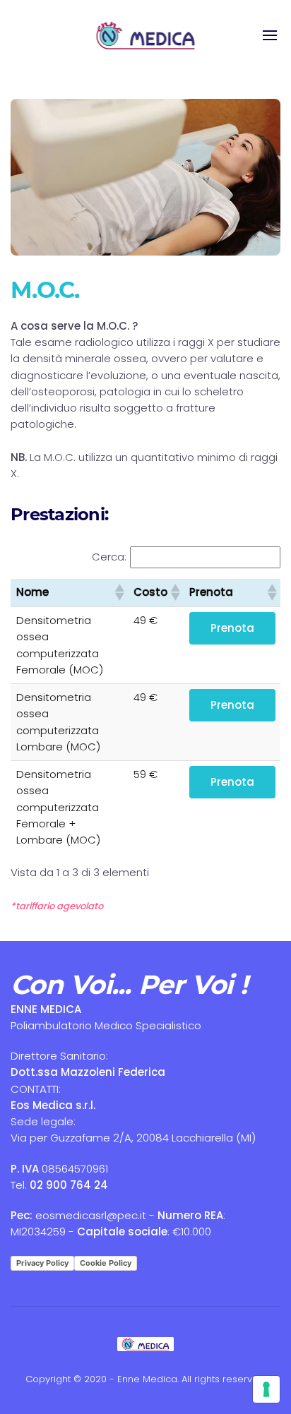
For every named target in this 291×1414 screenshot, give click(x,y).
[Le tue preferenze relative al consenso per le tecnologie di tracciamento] (266, 1389)
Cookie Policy (105, 1263)
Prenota (232, 628)
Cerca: (109, 556)
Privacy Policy (42, 1263)
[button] (118, 592)
